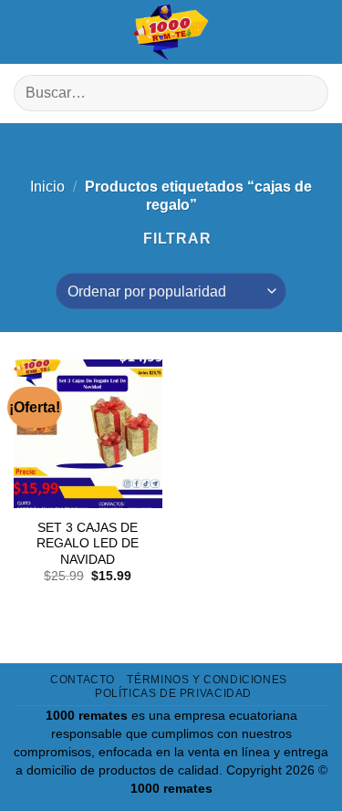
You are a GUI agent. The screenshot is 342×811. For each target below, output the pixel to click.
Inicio (47, 186)
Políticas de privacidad (173, 693)
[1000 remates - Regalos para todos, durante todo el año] (171, 32)
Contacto (82, 679)
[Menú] (27, 31)
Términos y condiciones (206, 679)
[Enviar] (307, 93)
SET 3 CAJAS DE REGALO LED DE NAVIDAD (87, 544)
